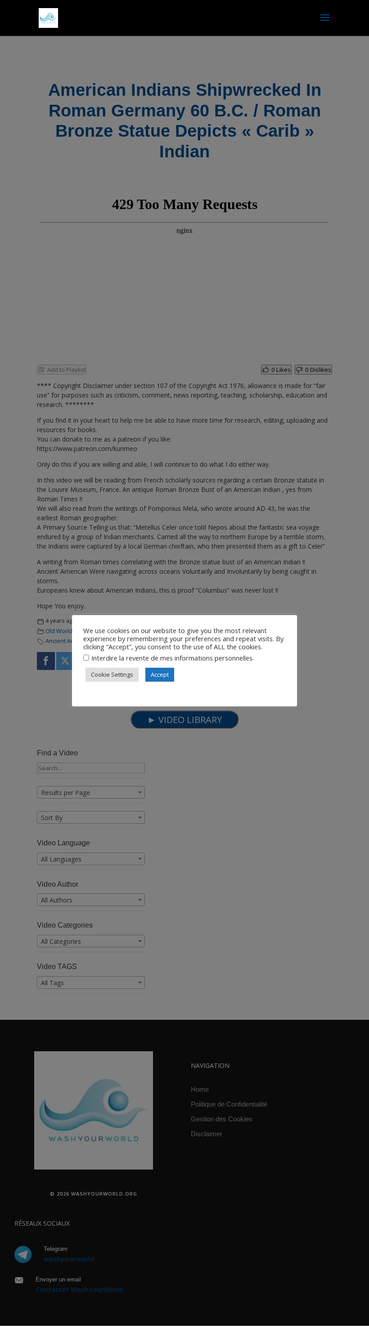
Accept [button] (160, 674)
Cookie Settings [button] (112, 674)
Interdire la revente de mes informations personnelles (171, 657)
